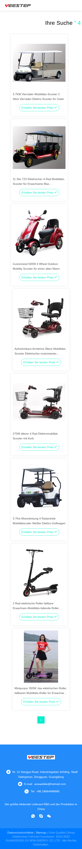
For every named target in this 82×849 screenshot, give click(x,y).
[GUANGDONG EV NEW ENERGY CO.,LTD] (18, 5)
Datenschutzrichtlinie (20, 832)
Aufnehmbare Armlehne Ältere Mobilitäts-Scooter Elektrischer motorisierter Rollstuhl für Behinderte (40, 353)
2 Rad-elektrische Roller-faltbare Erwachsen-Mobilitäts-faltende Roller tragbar (36, 608)
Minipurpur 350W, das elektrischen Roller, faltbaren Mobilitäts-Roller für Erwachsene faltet (41, 693)
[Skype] (41, 816)
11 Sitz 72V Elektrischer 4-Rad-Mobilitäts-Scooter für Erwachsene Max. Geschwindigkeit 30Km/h (39, 183)
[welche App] (33, 816)
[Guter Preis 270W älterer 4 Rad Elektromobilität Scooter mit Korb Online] (39, 402)
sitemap (41, 832)
